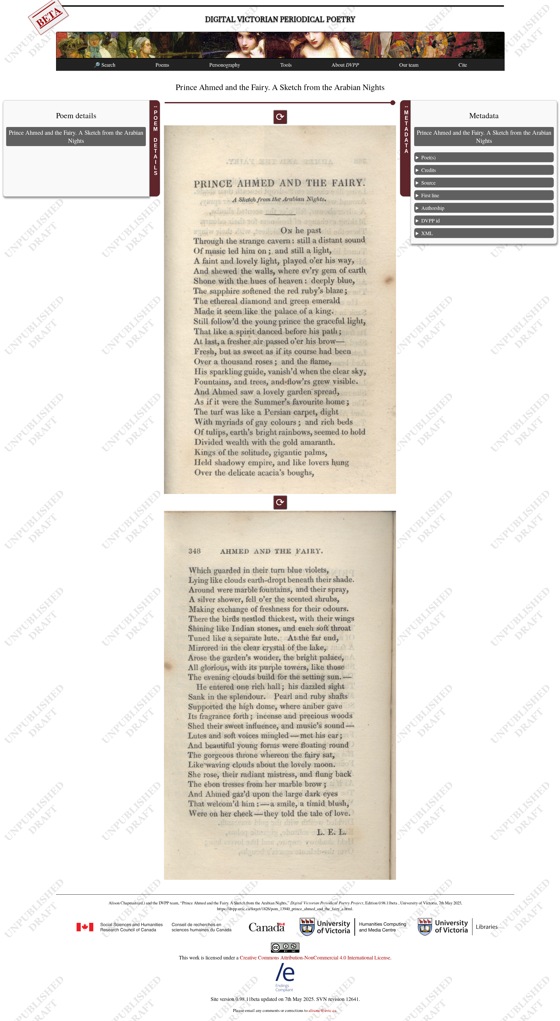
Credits (428, 169)
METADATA (406, 132)
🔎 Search (104, 64)
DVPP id (430, 220)
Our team (408, 64)
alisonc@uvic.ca (322, 1010)
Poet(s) (428, 157)
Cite (463, 64)
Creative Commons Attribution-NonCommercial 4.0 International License (315, 957)
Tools (286, 64)
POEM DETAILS (155, 143)
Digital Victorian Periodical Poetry (280, 19)
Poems (162, 64)
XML (427, 233)
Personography (224, 64)
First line (430, 195)
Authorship (432, 207)
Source (428, 182)
